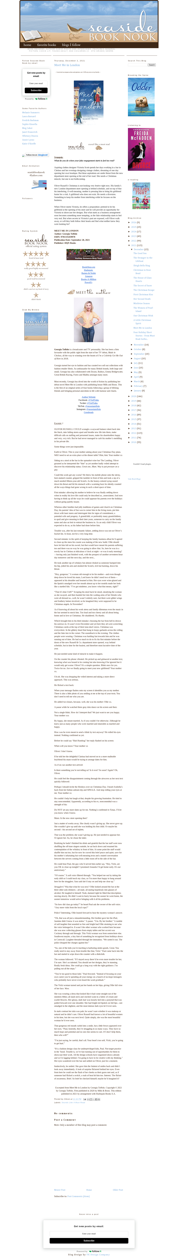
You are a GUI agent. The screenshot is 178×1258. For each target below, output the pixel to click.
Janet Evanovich (29, 132)
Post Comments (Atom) (78, 1196)
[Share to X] (93, 1099)
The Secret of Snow (143, 286)
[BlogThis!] (91, 1099)
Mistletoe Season (142, 303)
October (138, 349)
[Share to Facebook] (96, 1099)
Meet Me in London (143, 328)
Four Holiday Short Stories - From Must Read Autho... (144, 335)
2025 (134, 227)
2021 (134, 245)
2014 (134, 424)
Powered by (29, 99)
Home (89, 1190)
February (138, 386)
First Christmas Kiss (143, 295)
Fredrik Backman (30, 120)
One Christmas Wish (143, 316)
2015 (134, 419)
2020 (134, 396)
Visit (134, 479)
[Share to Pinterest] (98, 1099)
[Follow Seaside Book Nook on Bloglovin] (37, 156)
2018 (134, 406)
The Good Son (140, 253)
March (137, 382)
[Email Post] (84, 1099)
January (138, 391)
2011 (134, 438)
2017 (134, 410)
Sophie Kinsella (29, 124)
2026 (134, 222)
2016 (134, 415)
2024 (134, 232)
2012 (134, 433)
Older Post (118, 1190)
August (137, 359)
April (136, 377)
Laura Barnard (29, 116)
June (136, 368)
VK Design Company (98, 1255)
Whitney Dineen (30, 136)
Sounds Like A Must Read (73, 1103)
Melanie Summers (30, 113)
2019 (134, 401)
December (139, 249)
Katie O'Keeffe (29, 144)
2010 (134, 442)
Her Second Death (142, 299)
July (136, 363)
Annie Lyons (28, 140)
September (139, 354)
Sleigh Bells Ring (142, 266)
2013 (134, 429)
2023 (134, 236)
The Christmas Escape (144, 290)
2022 (134, 241)
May (136, 372)
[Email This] (88, 1099)
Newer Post (59, 1190)
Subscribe (36, 90)
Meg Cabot (27, 128)
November (139, 345)
